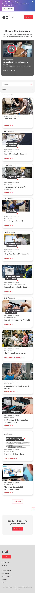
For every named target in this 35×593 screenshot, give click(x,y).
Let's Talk (28, 17)
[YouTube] (4, 566)
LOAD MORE (17, 501)
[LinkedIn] (2, 566)
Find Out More (8, 9)
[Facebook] (6, 566)
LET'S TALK (17, 528)
